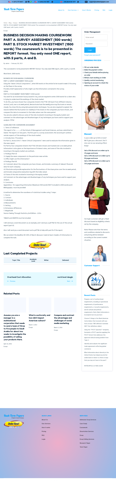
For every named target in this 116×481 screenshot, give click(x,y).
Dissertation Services (87, 431)
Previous (12, 281)
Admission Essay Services (88, 420)
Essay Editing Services (87, 439)
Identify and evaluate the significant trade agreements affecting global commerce (95, 346)
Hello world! (99, 366)
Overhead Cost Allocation (19, 277)
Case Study (83, 423)
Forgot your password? (92, 55)
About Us (61, 10)
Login (110, 10)
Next (68, 281)
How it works (86, 10)
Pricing (97, 10)
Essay (81, 435)
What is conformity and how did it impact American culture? (39, 318)
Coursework (83, 427)
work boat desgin (65, 277)
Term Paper (83, 447)
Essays (6, 30)
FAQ (104, 10)
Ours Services (72, 10)
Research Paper (85, 443)
